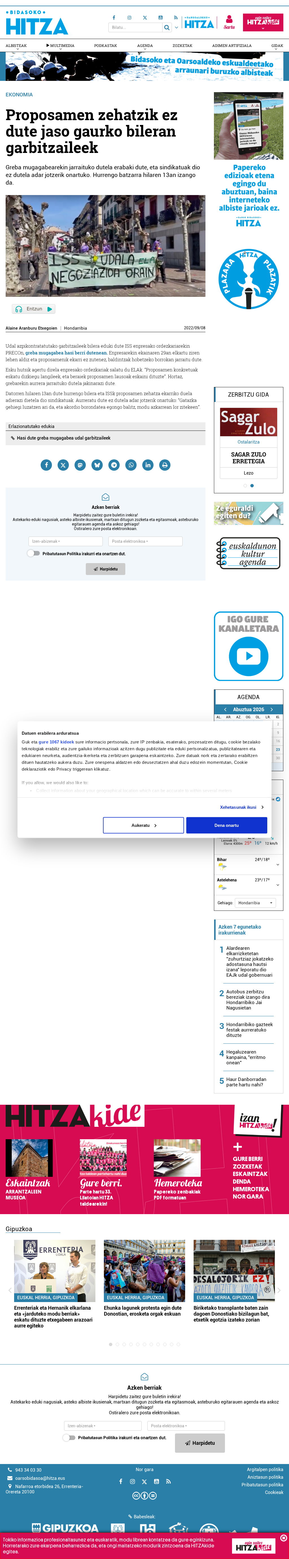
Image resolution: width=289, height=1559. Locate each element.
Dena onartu (226, 825)
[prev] (225, 709)
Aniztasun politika (265, 1477)
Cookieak (274, 1492)
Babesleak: (145, 1516)
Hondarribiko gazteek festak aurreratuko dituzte (249, 1030)
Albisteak (16, 45)
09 (197, 328)
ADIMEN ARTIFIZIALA (232, 45)
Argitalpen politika (265, 1469)
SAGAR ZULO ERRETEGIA (248, 457)
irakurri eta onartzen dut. (84, 554)
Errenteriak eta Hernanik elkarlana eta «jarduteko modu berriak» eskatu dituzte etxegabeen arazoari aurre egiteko (53, 1317)
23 (278, 750)
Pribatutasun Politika (62, 554)
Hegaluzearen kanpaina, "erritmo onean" (246, 1057)
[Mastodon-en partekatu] (80, 465)
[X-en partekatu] (63, 465)
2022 (188, 328)
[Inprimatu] (164, 465)
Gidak (277, 45)
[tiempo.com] (278, 798)
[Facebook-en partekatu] (46, 465)
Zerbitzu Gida (248, 395)
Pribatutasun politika (262, 1484)
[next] (271, 709)
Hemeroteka (251, 1189)
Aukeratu (141, 825)
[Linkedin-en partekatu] (148, 465)
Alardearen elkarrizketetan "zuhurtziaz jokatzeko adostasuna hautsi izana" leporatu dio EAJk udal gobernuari (249, 961)
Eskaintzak (250, 1174)
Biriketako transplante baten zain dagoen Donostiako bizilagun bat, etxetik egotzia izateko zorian (231, 1314)
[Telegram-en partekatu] (114, 465)
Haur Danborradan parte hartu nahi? (246, 1081)
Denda (242, 1182)
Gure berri (247, 1159)
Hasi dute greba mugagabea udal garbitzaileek (63, 438)
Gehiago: (225, 903)
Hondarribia (75, 328)
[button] (255, 903)
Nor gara (248, 1196)
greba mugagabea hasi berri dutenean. (66, 353)
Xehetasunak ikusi (238, 807)
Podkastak (105, 45)
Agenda (145, 45)
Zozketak (182, 45)
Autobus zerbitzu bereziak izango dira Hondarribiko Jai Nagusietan (248, 1000)
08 (203, 328)
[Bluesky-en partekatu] (97, 465)
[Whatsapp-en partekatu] (131, 465)
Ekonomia (19, 94)
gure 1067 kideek (56, 742)
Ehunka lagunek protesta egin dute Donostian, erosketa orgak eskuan (142, 1311)
